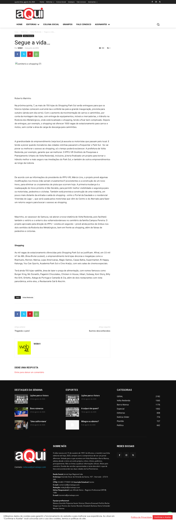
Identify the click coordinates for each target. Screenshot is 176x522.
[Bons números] (21, 412)
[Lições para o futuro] (21, 399)
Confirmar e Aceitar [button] (162, 517)
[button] (158, 24)
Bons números (36, 408)
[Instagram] (156, 2)
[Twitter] (159, 2)
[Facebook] (152, 2)
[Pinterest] (30, 54)
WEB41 (20, 48)
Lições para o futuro (39, 395)
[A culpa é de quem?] (72, 412)
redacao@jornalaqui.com (34, 467)
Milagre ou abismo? (90, 421)
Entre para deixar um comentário (29, 372)
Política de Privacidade (141, 517)
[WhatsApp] (36, 54)
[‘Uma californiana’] (21, 425)
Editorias (24, 32)
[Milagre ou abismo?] (72, 425)
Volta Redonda (35, 32)
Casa (16, 32)
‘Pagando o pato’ (22, 331)
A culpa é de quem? (90, 408)
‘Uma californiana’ (38, 421)
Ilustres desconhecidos (99, 331)
